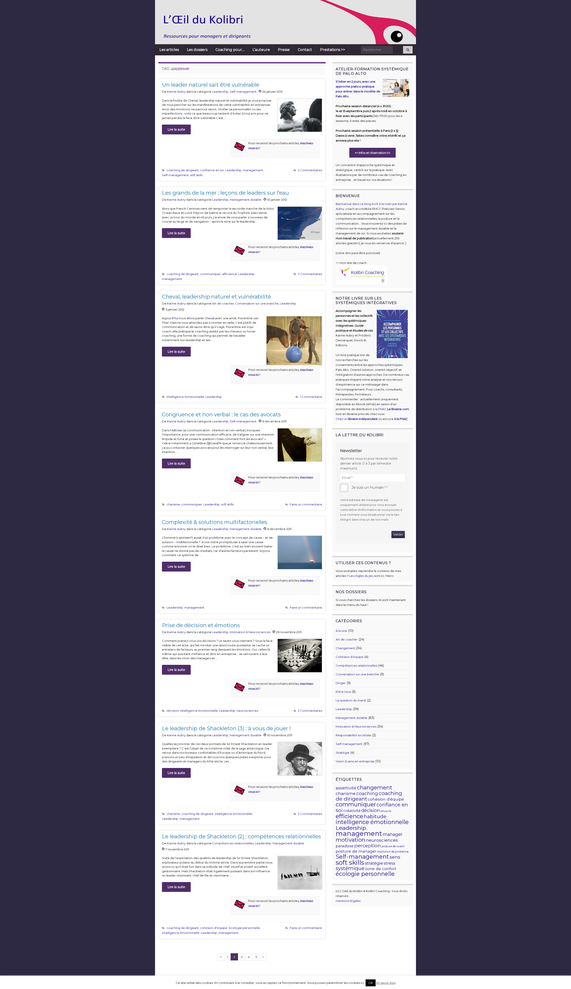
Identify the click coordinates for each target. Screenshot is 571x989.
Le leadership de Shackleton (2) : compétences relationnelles (241, 836)
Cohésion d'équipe (349, 657)
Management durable (245, 199)
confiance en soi (212, 170)
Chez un (357, 419)
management (253, 170)
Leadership (220, 91)
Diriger (341, 683)
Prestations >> (332, 50)
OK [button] (370, 983)
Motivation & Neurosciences (250, 632)
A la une (341, 630)
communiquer (210, 274)
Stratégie (342, 752)
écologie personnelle (244, 928)
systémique (350, 868)
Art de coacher (223, 303)
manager (393, 834)
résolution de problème (393, 851)
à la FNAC (380, 409)
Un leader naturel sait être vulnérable (210, 84)
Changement (345, 648)
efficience (229, 274)
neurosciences (247, 710)
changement (374, 787)
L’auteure (261, 50)
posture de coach (393, 846)
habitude (375, 816)
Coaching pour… (229, 50)
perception (367, 845)
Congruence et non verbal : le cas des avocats (221, 414)
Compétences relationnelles (233, 843)
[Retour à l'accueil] (262, 22)
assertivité (346, 788)
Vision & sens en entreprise (355, 761)
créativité (352, 810)
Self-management (243, 91)
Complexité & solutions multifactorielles (214, 522)
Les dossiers (197, 50)
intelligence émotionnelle (185, 397)
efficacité (386, 811)
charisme (173, 504)
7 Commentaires (310, 274)
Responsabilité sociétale (353, 735)
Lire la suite (176, 129)
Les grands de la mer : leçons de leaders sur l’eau (225, 193)
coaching (367, 793)
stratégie (374, 863)
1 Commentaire (311, 397)
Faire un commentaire (306, 504)
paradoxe (345, 846)
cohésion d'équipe (213, 928)
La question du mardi (351, 700)
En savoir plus (385, 983)
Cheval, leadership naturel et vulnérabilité (216, 296)
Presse (284, 50)
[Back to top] (561, 979)
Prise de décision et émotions (201, 625)
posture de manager (356, 851)
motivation (350, 839)
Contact (305, 50)
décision (173, 710)
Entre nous (343, 691)
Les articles (169, 50)
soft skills (196, 175)
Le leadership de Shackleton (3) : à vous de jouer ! (226, 728)
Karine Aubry (176, 91)
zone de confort (380, 868)
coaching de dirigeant (183, 170)
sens (395, 857)
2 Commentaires (310, 170)
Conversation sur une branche (257, 303)
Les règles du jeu (361, 576)
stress (389, 863)
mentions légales (348, 901)
